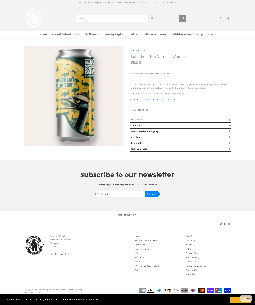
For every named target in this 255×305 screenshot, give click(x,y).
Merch (138, 261)
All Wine (190, 244)
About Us (190, 274)
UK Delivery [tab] (136, 119)
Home (138, 236)
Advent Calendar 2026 (146, 240)
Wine (137, 253)
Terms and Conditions (197, 265)
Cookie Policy (192, 261)
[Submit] (182, 18)
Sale (137, 270)
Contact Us (191, 270)
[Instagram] (229, 223)
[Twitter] (220, 223)
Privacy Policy (192, 257)
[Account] (221, 18)
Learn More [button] (95, 299)
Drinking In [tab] (136, 143)
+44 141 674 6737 (62, 253)
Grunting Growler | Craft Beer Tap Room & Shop (61, 289)
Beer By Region (142, 249)
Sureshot (135, 50)
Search (189, 236)
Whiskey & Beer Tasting (147, 265)
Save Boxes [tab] (136, 137)
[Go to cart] (227, 18)
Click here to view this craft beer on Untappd (153, 99)
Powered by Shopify (32, 292)
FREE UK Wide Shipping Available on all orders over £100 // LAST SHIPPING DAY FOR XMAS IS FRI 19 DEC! (127, 2)
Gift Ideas (139, 257)
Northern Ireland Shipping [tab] (144, 131)
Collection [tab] (135, 125)
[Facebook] (225, 223)
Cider (188, 249)
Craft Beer (140, 244)
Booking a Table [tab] (138, 148)
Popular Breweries (194, 253)
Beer (144, 50)
